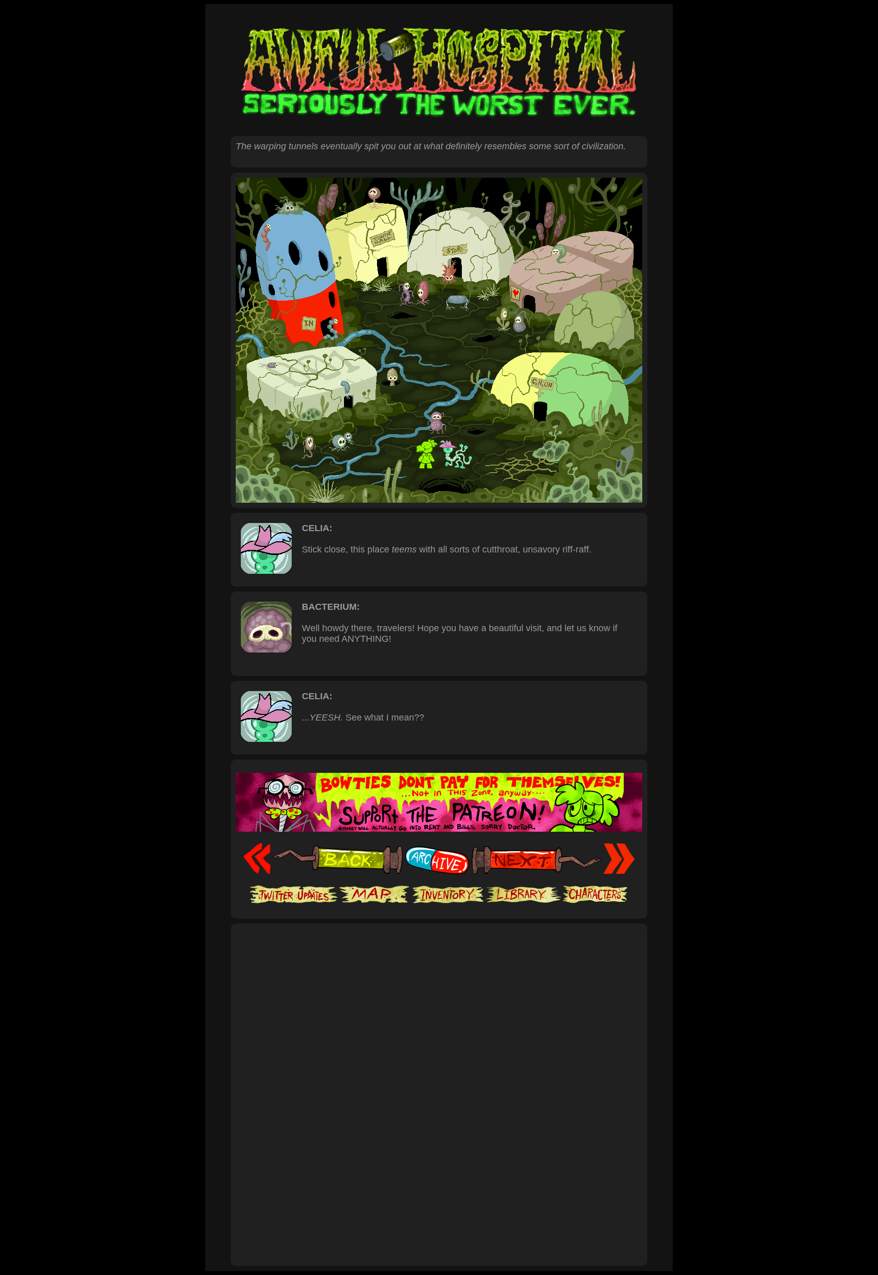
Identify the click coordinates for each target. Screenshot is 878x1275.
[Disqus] (439, 1122)
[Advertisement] (439, 961)
